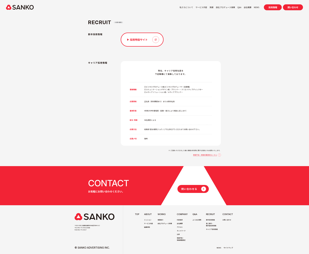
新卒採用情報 (210, 220)
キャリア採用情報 (212, 229)
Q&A (239, 7)
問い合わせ (293, 7)
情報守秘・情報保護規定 (181, 239)
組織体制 (147, 227)
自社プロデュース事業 (225, 7)
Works (162, 214)
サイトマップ (228, 248)
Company (182, 214)
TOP (137, 214)
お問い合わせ (226, 220)
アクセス (180, 227)
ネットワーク (181, 231)
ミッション (147, 220)
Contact (227, 214)
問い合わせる (189, 189)
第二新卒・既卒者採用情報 (211, 224)
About (148, 214)
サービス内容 (201, 7)
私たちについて (186, 7)
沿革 (178, 234)
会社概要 (247, 7)
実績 (211, 7)
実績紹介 (160, 220)
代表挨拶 (180, 220)
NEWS (256, 7)
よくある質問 (197, 220)
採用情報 (272, 7)
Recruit (210, 214)
